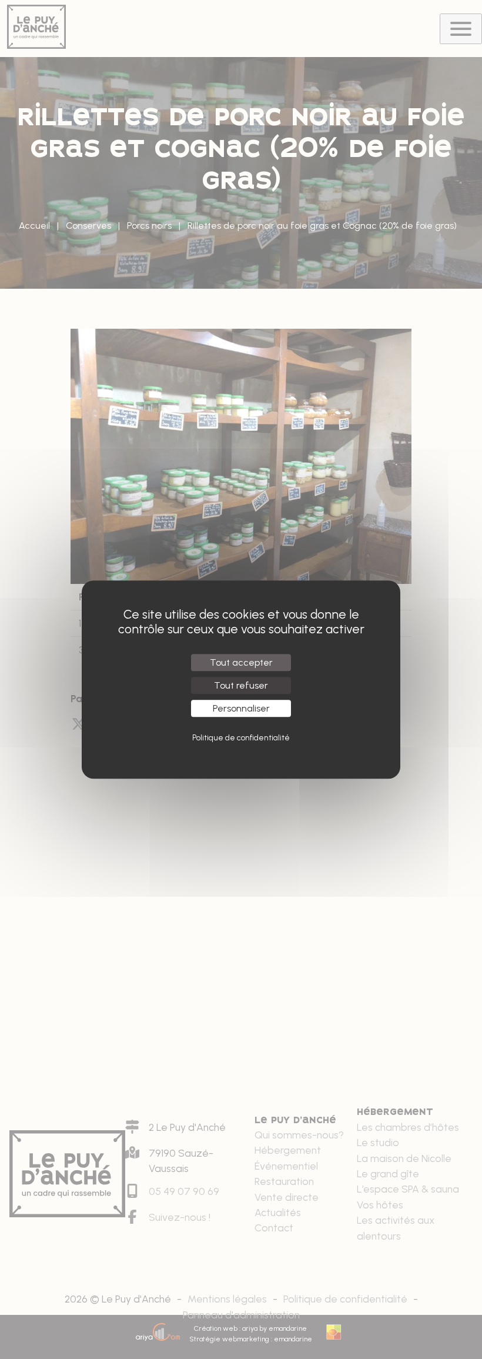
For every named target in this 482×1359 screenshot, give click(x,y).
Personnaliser (241, 708)
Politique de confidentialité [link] (241, 738)
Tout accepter (241, 662)
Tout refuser (241, 685)
